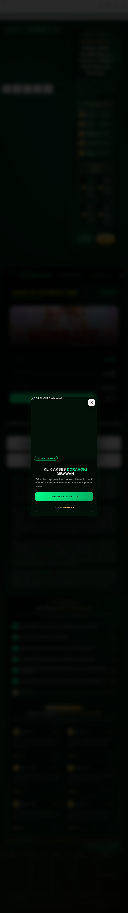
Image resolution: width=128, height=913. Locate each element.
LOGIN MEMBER (64, 507)
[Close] (91, 402)
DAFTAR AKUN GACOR (64, 496)
